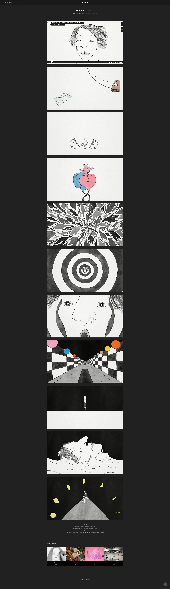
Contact (19, 2)
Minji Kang (85, 2)
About (10, 2)
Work (6, 2)
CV (14, 2)
